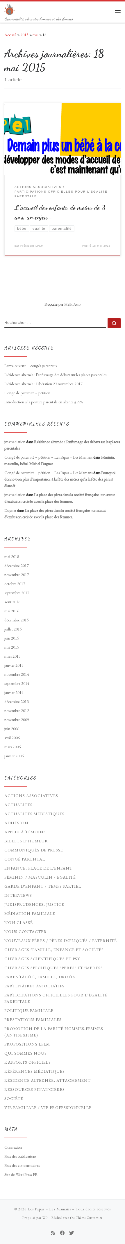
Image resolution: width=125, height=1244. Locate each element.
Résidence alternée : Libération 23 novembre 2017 (43, 383)
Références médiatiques (34, 1071)
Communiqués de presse (33, 850)
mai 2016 (11, 611)
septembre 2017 (16, 592)
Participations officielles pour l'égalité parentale (56, 998)
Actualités (18, 804)
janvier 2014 (14, 692)
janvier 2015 (14, 665)
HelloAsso (72, 304)
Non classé (18, 922)
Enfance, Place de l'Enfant (38, 868)
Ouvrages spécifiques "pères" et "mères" (53, 967)
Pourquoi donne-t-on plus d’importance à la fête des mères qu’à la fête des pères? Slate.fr (59, 479)
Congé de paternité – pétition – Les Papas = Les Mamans (48, 457)
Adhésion (16, 822)
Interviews (18, 895)
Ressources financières (34, 1089)
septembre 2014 (16, 683)
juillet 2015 (13, 629)
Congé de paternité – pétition (27, 392)
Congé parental (24, 859)
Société (13, 1098)
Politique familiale (28, 1010)
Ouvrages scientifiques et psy (42, 958)
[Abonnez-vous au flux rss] (53, 1233)
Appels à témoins (25, 831)
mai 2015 (11, 647)
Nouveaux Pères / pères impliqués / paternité (60, 940)
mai (35, 34)
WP (45, 1218)
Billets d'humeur (26, 841)
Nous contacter (25, 931)
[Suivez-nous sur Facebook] (62, 1233)
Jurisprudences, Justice (34, 904)
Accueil (10, 34)
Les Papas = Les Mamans (49, 1209)
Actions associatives (31, 795)
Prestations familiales (33, 1019)
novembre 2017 (16, 574)
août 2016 (12, 601)
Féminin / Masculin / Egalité (40, 877)
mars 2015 (12, 656)
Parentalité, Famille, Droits (40, 976)
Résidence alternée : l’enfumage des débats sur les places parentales (55, 374)
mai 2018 (11, 556)
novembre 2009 (16, 719)
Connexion (13, 1147)
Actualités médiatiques (34, 813)
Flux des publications (20, 1156)
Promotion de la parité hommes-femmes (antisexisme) (53, 1032)
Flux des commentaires (22, 1165)
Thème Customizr (89, 1218)
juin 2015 (11, 638)
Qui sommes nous (25, 1053)
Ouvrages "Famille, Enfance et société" (53, 949)
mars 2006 (12, 746)
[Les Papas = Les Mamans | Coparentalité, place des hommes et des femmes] (9, 9)
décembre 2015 (16, 620)
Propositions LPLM (27, 1044)
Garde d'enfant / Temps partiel (42, 886)
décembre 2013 (16, 701)
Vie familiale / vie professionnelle (48, 1107)
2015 (24, 34)
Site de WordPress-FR (21, 1174)
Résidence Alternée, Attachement (47, 1080)
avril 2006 (12, 737)
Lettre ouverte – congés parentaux (30, 365)
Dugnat (10, 510)
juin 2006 (11, 728)
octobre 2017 (14, 583)
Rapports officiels (27, 1062)
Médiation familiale (29, 913)
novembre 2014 (16, 674)
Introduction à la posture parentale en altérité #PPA (43, 402)
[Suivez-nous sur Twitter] (71, 1233)
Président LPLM (32, 245)
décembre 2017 (16, 565)
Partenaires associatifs (34, 986)
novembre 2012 (16, 710)
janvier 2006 (14, 756)
